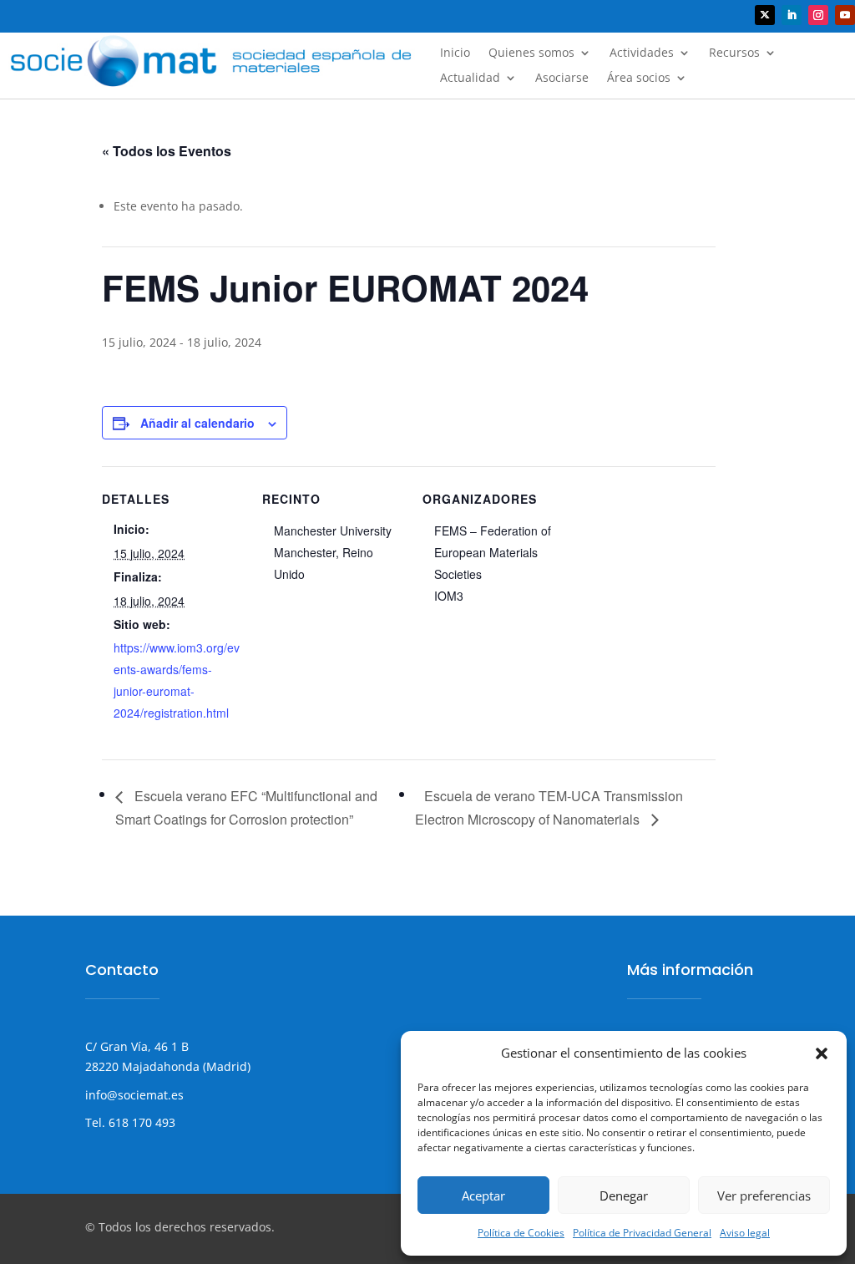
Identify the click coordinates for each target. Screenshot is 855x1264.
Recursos (734, 53)
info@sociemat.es (134, 1095)
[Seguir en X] (765, 15)
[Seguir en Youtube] (845, 15)
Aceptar (483, 1195)
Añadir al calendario (197, 422)
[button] (821, 1053)
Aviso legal (745, 1233)
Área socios (638, 78)
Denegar (624, 1195)
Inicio (455, 53)
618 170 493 (140, 1122)
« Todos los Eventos (166, 150)
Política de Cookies (521, 1233)
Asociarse (562, 78)
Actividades (642, 53)
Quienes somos (531, 53)
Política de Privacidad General (642, 1233)
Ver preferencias (764, 1195)
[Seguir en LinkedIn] (792, 15)
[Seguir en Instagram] (818, 15)
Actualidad (470, 78)
